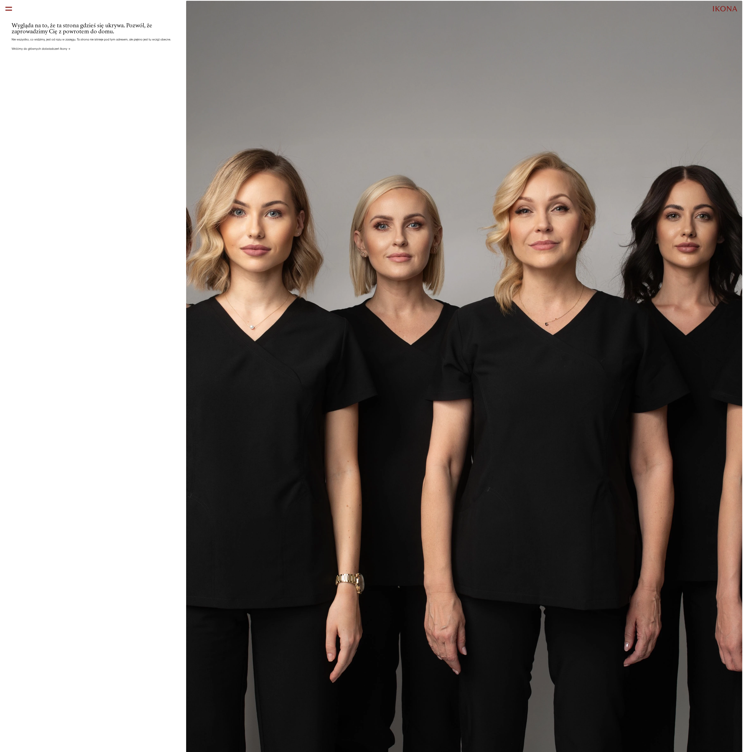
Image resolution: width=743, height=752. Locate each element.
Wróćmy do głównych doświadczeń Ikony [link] (39, 48)
